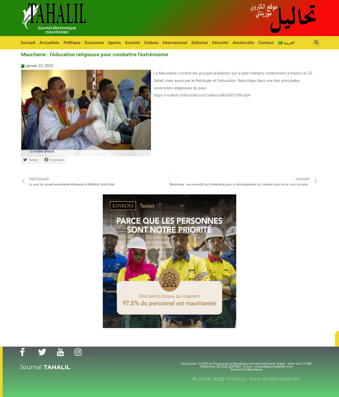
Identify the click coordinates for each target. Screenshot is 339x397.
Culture (151, 42)
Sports (114, 42)
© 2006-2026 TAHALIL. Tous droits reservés (246, 379)
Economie (94, 42)
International (175, 42)
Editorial (199, 42)
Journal (45, 367)
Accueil (28, 42)
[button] (337, 339)
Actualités (49, 42)
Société (132, 42)
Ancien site (243, 42)
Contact (266, 42)
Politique (72, 42)
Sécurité (220, 42)
